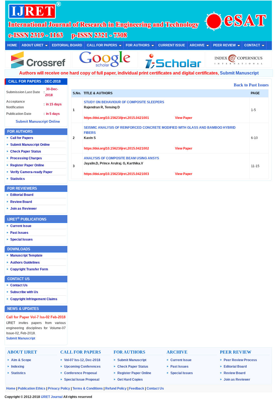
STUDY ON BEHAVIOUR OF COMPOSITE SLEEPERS (124, 102)
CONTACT (252, 45)
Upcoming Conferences (82, 366)
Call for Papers (21, 138)
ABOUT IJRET (32, 45)
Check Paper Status (25, 151)
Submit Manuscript (239, 73)
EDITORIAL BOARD (67, 45)
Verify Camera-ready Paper (31, 172)
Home (10, 388)
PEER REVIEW (224, 45)
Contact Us (19, 285)
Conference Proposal (80, 373)
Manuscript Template (26, 255)
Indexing (17, 366)
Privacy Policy (59, 388)
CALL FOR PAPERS (102, 45)
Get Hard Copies (130, 379)
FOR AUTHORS (138, 45)
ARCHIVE (197, 45)
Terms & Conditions (87, 388)
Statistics (17, 179)
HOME (12, 45)
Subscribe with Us (24, 292)
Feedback (136, 388)
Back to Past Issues (251, 85)
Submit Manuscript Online (38, 121)
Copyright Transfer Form (29, 269)
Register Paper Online (27, 165)
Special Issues (21, 239)
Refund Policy (116, 388)
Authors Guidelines (25, 262)
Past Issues (19, 233)
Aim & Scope (21, 360)
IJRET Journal (51, 397)
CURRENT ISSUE (171, 45)
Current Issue (20, 226)
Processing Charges (26, 158)
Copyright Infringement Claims (33, 299)
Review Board (21, 202)
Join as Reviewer (23, 208)
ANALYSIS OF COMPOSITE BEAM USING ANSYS (121, 158)
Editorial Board (21, 195)
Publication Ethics (31, 388)
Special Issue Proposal (81, 379)
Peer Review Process (240, 360)
